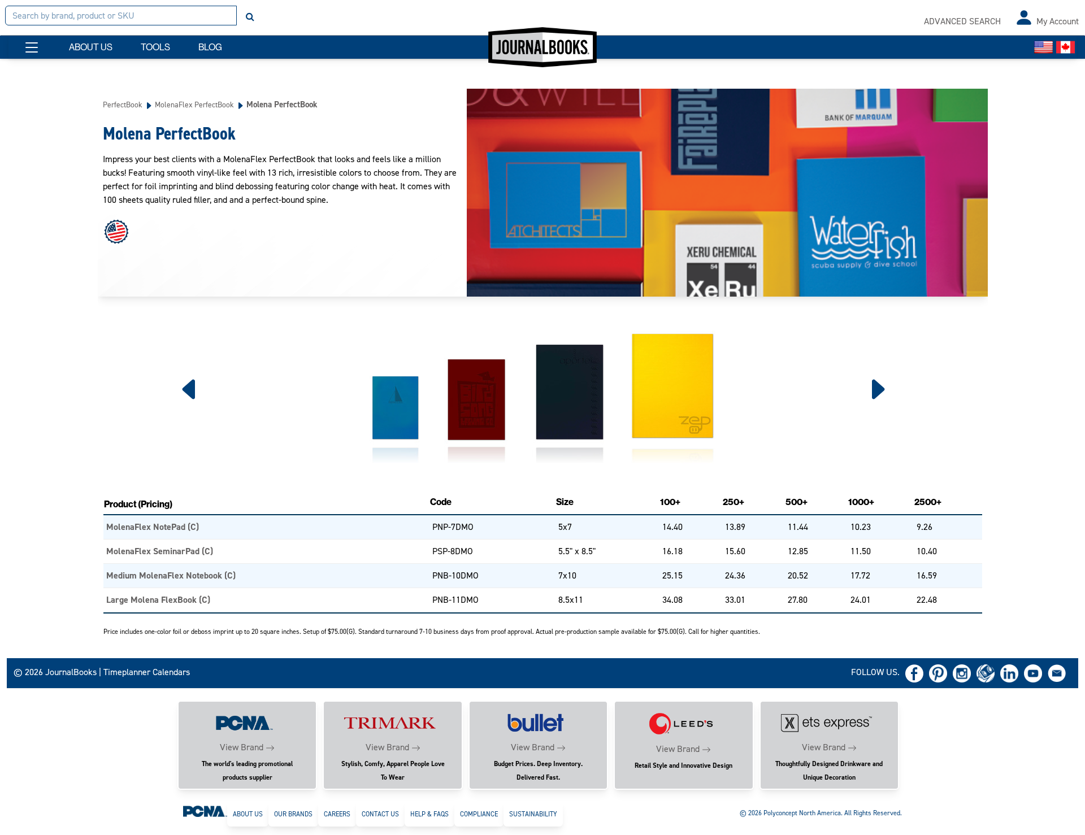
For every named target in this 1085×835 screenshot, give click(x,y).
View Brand (241, 747)
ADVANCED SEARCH (962, 21)
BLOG (210, 47)
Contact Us (380, 814)
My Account (1057, 21)
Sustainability (533, 814)
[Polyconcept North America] (205, 810)
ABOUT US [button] (90, 47)
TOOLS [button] (155, 47)
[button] (31, 47)
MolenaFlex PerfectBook (194, 104)
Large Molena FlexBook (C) (158, 600)
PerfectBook (122, 104)
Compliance (479, 814)
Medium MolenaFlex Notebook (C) (171, 575)
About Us (248, 814)
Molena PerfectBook (282, 104)
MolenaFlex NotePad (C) (152, 527)
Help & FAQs (429, 814)
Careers (337, 814)
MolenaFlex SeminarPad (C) (159, 551)
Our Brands (293, 814)
